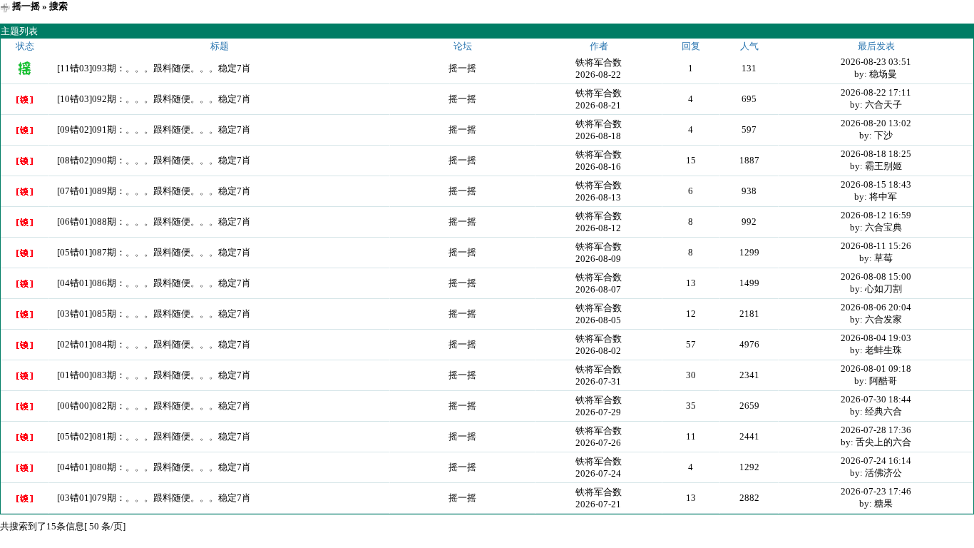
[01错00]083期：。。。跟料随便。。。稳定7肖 (154, 375)
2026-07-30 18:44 (876, 399)
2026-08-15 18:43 (876, 184)
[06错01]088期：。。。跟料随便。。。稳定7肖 (154, 221)
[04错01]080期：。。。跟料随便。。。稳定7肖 (154, 467)
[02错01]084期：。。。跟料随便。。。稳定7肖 (154, 344)
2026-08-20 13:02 (876, 123)
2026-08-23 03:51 (876, 61)
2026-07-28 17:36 (876, 430)
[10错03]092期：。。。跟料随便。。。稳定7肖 (154, 98)
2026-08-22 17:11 (876, 92)
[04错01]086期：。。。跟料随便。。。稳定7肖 (154, 283)
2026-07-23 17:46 (876, 491)
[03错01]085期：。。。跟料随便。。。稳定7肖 (154, 313)
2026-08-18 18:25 (876, 153)
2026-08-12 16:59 (876, 215)
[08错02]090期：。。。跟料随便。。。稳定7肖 (154, 160)
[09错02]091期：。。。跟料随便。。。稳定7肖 (154, 129)
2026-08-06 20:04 (876, 307)
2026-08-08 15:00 (876, 276)
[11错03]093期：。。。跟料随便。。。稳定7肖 (154, 68)
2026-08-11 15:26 (876, 245)
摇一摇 (26, 6)
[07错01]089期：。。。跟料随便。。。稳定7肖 (154, 191)
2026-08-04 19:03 (876, 338)
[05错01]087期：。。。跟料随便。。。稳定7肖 (154, 252)
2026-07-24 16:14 (876, 460)
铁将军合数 (598, 62)
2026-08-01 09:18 (876, 368)
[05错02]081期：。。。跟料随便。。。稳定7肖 (154, 436)
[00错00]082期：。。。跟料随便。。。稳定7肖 (154, 405)
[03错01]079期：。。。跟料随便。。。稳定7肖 (154, 497)
